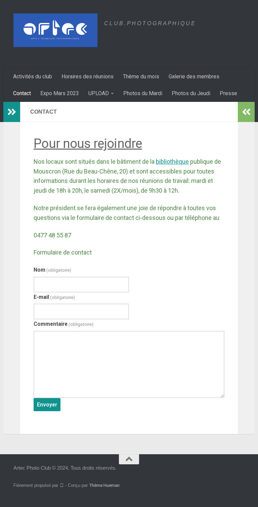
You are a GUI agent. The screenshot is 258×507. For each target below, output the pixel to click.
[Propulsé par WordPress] (61, 485)
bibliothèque (172, 161)
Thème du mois (141, 76)
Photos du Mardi (142, 93)
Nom (52, 270)
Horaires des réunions (87, 76)
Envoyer (47, 404)
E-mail (54, 297)
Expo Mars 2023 (59, 93)
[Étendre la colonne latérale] (11, 112)
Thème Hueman (104, 485)
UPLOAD (98, 93)
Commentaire (63, 324)
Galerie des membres (194, 76)
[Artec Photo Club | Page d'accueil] (55, 30)
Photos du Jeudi (191, 93)
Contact (22, 93)
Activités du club (32, 76)
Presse (228, 93)
